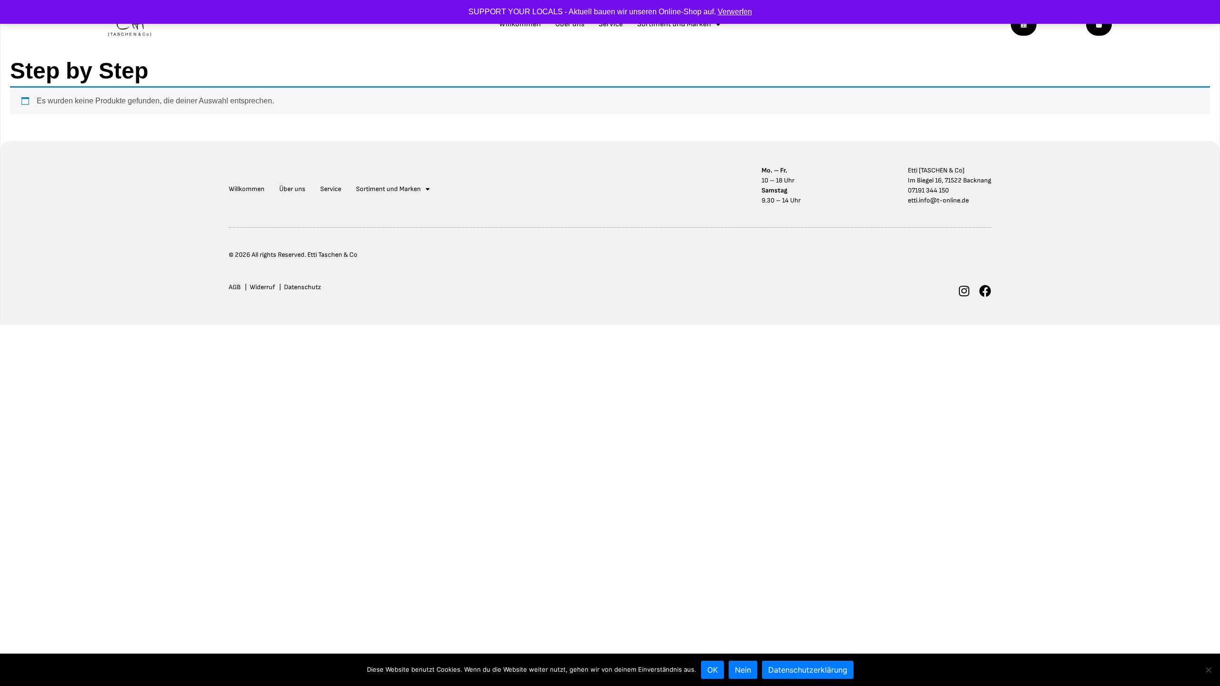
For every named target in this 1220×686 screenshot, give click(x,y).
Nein (743, 670)
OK (712, 670)
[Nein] (1208, 670)
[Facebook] (985, 291)
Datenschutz (302, 287)
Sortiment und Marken (674, 24)
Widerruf (262, 287)
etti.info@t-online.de (938, 200)
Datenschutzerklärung (807, 670)
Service (611, 24)
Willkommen (520, 24)
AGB (235, 287)
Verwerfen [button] (735, 12)
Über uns (569, 24)
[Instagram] (964, 291)
